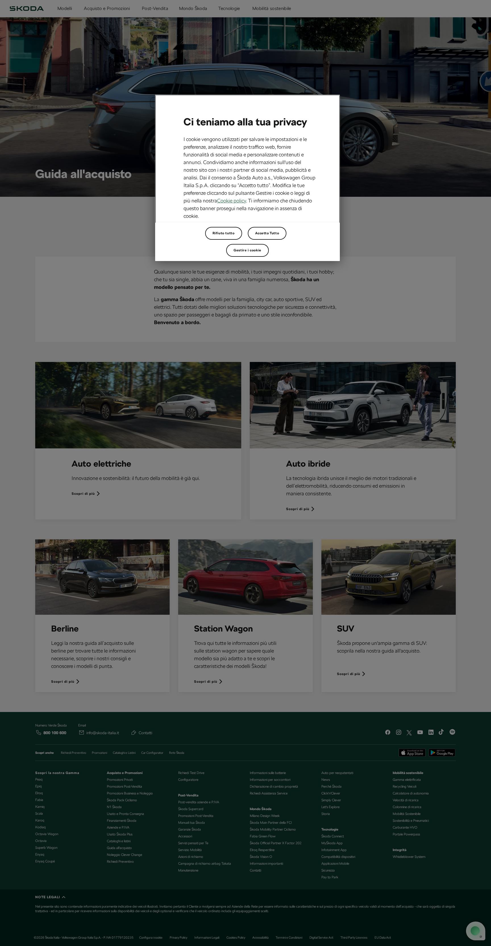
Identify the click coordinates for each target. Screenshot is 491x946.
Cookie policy (231, 201)
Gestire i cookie (247, 250)
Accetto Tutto (267, 233)
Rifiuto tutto (224, 233)
